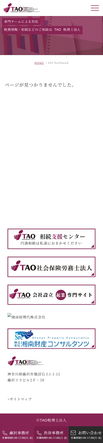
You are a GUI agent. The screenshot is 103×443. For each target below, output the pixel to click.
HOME (39, 63)
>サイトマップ (20, 398)
